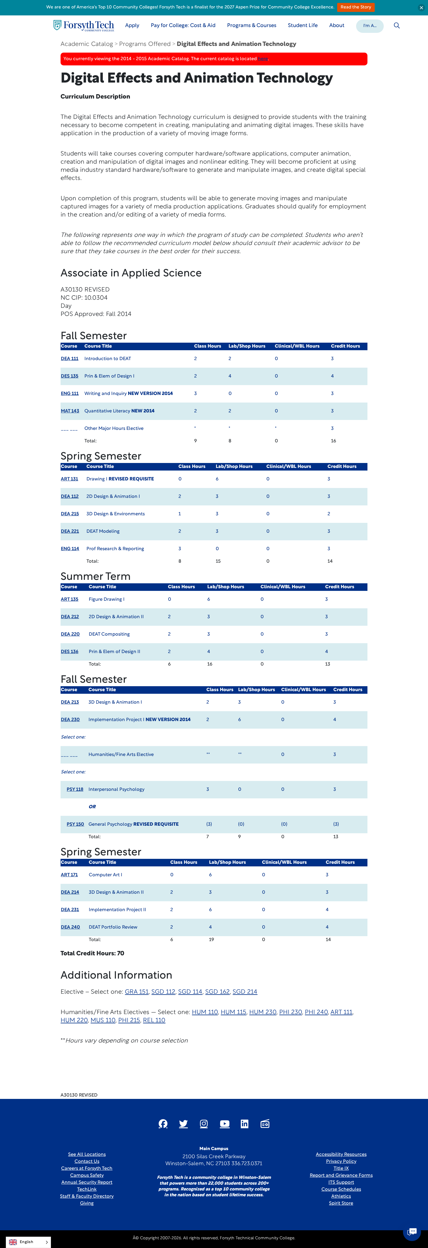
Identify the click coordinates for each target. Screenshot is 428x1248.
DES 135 (69, 376)
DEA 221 (70, 531)
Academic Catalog (87, 44)
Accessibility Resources (341, 1154)
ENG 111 (70, 393)
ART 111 (341, 1012)
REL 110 (154, 1021)
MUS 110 (103, 1021)
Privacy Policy (341, 1161)
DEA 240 (70, 927)
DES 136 (69, 652)
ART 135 (69, 599)
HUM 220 (74, 1021)
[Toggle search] (397, 25)
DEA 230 (70, 720)
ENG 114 (70, 549)
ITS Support (341, 1182)
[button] (370, 25)
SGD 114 (190, 992)
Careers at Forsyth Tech (86, 1168)
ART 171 (69, 875)
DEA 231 (70, 910)
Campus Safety (87, 1175)
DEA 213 (70, 702)
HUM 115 (233, 1012)
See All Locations (87, 1154)
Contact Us (87, 1161)
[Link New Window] (163, 1123)
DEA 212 (70, 617)
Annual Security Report (86, 1182)
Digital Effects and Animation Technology (236, 44)
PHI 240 (316, 1012)
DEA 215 (70, 514)
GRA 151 (136, 992)
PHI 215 (129, 1021)
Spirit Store (341, 1203)
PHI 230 (290, 1012)
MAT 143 (70, 411)
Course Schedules (341, 1189)
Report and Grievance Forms (341, 1175)
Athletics (341, 1196)
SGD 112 (163, 992)
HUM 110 (205, 1012)
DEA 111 (69, 359)
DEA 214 (70, 892)
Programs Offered (145, 44)
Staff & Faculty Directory (87, 1196)
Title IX (341, 1168)
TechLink (87, 1189)
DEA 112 (70, 496)
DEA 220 (70, 634)
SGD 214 (245, 992)
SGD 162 (217, 992)
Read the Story (356, 7)
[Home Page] (84, 25)
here (263, 59)
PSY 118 (75, 789)
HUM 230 (262, 1012)
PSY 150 (75, 824)
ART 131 (69, 479)
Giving (87, 1203)
